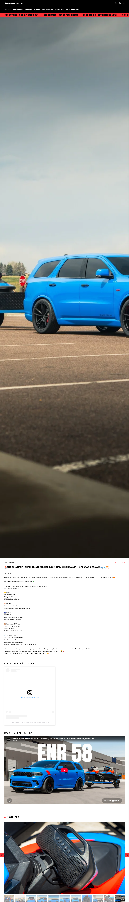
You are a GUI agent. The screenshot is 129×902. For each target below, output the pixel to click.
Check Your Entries (73, 9)
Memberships (18, 9)
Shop (7, 9)
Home (6, 563)
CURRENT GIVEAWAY (32, 9)
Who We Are (59, 9)
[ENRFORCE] (13, 3)
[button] (2, 854)
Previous (118, 563)
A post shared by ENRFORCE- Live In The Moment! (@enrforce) (29, 722)
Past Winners (47, 9)
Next (123, 563)
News (12, 563)
